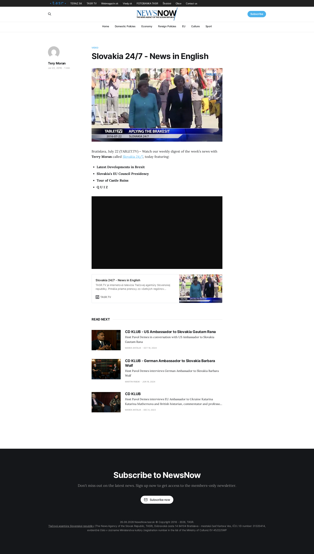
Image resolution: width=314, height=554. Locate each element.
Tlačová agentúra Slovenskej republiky (71, 525)
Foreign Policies (167, 26)
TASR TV (92, 3)
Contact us (191, 3)
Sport (209, 26)
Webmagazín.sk (109, 3)
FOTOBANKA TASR (147, 3)
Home (105, 26)
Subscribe (256, 13)
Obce (178, 3)
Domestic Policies (125, 26)
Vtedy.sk (127, 3)
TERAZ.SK (76, 3)
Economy (146, 26)
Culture (195, 26)
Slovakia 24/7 (133, 157)
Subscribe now (160, 500)
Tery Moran (57, 63)
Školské (167, 3)
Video (95, 47)
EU (183, 26)
